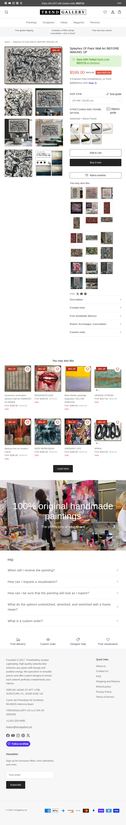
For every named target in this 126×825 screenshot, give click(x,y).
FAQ (98, 676)
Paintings (31, 22)
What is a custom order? (25, 621)
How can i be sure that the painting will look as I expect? (48, 593)
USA (119, 3)
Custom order (77, 332)
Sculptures (48, 22)
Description (76, 299)
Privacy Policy (104, 692)
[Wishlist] (105, 12)
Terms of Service (105, 697)
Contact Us (102, 671)
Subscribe (15, 784)
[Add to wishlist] (28, 369)
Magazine (78, 22)
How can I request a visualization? (32, 581)
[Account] (112, 12)
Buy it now (95, 162)
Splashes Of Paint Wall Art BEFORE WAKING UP (35, 42)
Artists (64, 22)
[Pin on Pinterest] (85, 294)
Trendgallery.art (20, 810)
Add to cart (95, 152)
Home (7, 42)
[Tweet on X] (78, 294)
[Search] (6, 12)
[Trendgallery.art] (63, 12)
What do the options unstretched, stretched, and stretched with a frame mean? (59, 607)
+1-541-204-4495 (15, 720)
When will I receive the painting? (31, 570)
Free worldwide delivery (83, 316)
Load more (63, 468)
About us (101, 666)
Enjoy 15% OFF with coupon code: (59, 3)
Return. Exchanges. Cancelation (88, 324)
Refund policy (103, 686)
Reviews (95, 22)
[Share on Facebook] (81, 294)
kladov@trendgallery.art (19, 727)
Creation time (77, 307)
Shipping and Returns (108, 681)
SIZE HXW (76, 94)
